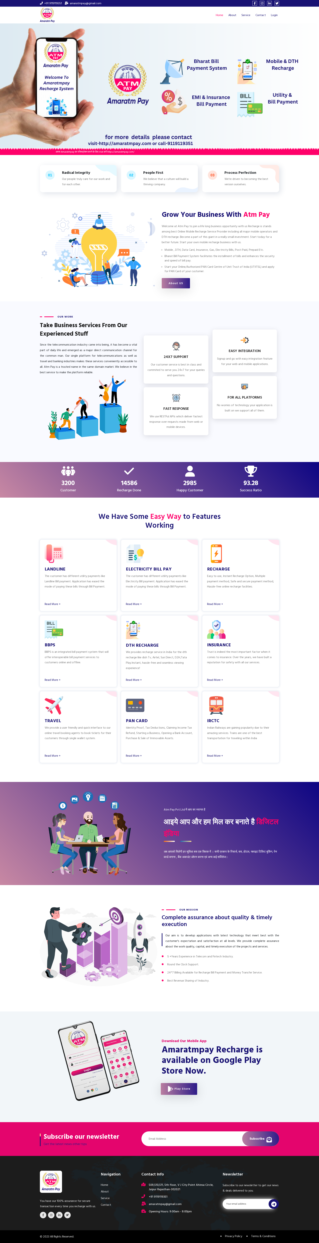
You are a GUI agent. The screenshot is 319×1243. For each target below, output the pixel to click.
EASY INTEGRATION (245, 351)
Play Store (182, 1089)
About (232, 15)
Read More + (53, 604)
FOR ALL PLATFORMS (245, 397)
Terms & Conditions (263, 1236)
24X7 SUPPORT (176, 356)
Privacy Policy (233, 1236)
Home (219, 15)
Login (274, 15)
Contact (260, 15)
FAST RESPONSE (176, 408)
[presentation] (7, 81)
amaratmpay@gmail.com (85, 3)
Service (245, 15)
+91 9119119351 (53, 3)
